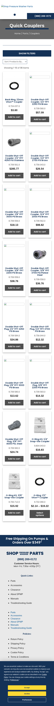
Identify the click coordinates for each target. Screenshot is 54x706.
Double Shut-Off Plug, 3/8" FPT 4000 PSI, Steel (14, 441)
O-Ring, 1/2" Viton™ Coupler (39, 496)
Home (17, 33)
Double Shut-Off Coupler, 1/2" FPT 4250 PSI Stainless (14, 158)
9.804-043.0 (39, 446)
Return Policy (17, 639)
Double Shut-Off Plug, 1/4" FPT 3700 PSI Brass (40, 329)
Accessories (16, 585)
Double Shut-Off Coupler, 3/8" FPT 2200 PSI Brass (14, 270)
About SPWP (17, 594)
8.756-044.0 (39, 336)
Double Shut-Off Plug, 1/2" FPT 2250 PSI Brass (14, 329)
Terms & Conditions (20, 657)
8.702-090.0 (39, 502)
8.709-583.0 (39, 392)
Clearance (15, 590)
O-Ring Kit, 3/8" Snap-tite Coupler (14, 496)
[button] (27, 609)
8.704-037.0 (14, 106)
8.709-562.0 (39, 221)
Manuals (15, 599)
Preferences (27, 700)
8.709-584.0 (14, 336)
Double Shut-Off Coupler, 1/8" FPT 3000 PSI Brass (14, 214)
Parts (25, 33)
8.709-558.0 (39, 279)
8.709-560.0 (39, 108)
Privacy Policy (17, 648)
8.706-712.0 (14, 502)
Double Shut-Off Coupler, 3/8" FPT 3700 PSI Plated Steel (40, 272)
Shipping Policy (18, 644)
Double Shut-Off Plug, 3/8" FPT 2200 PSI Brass (40, 385)
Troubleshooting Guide (21, 603)
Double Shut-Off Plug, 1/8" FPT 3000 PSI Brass (14, 385)
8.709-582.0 (14, 448)
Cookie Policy (17, 652)
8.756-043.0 (39, 165)
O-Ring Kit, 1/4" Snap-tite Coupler (40, 440)
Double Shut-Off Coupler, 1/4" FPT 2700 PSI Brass (40, 158)
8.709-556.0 (14, 221)
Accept (27, 688)
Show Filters (27, 53)
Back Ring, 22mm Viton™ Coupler (14, 100)
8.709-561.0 (14, 165)
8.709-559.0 (14, 277)
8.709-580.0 (14, 392)
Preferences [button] (14, 680)
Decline (27, 694)
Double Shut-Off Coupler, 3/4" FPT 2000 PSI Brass (39, 214)
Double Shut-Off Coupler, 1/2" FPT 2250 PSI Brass (40, 102)
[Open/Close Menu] (46, 6)
